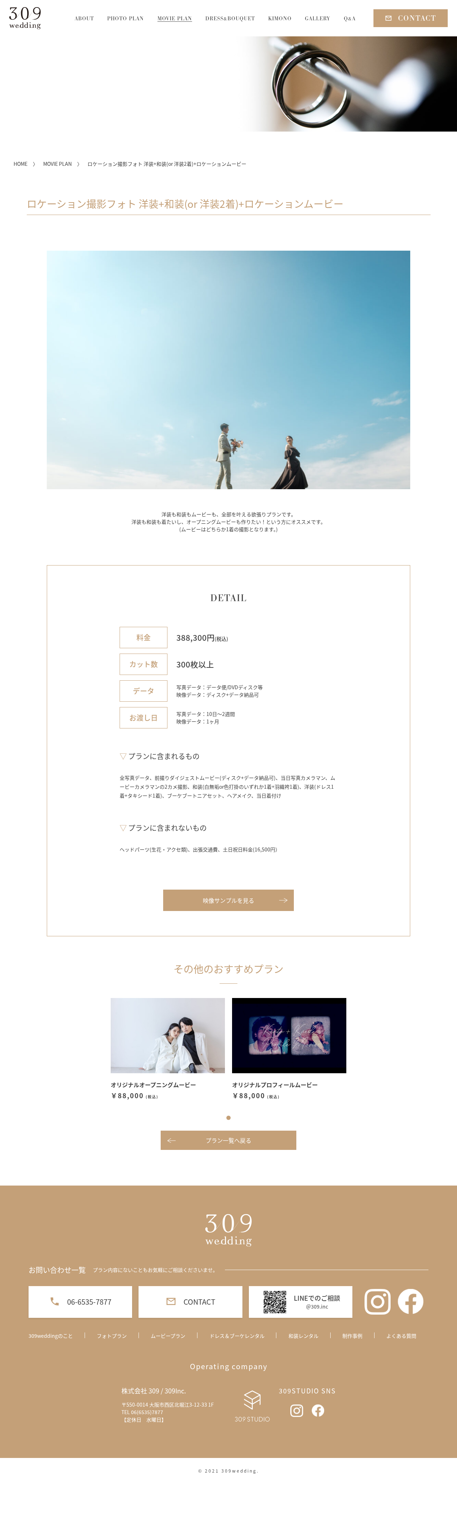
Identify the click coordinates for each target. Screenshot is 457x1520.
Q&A (350, 18)
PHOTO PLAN (125, 18)
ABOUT (84, 18)
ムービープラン (168, 1335)
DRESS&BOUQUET (230, 18)
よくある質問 (401, 1335)
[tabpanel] (168, 1049)
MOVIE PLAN (174, 18)
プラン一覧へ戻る (228, 1140)
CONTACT (417, 18)
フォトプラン (112, 1335)
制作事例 (352, 1335)
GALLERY (317, 18)
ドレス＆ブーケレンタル (237, 1335)
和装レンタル (303, 1335)
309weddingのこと (51, 1335)
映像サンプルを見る (228, 900)
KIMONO (280, 18)
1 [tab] (228, 1118)
